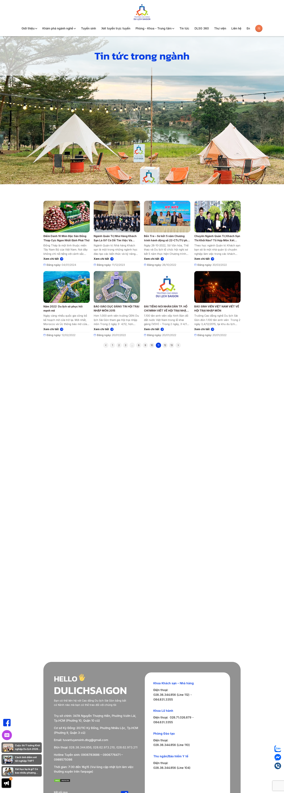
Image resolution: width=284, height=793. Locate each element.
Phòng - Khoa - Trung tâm (154, 28)
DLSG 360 (202, 28)
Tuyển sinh (88, 28)
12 (165, 345)
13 (172, 345)
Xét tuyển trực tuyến (115, 28)
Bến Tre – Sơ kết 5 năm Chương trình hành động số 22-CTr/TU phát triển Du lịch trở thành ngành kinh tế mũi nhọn (167, 238)
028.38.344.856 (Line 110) (171, 745)
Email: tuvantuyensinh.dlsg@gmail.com (81, 740)
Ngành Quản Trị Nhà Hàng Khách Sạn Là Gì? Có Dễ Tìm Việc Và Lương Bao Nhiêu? (115, 238)
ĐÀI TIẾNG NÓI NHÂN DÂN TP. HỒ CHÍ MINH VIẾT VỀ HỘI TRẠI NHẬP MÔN (166, 309)
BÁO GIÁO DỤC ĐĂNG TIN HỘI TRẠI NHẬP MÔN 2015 (116, 308)
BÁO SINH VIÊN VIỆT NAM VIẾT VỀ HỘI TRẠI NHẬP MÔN (216, 308)
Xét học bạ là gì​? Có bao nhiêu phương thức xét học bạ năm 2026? (26, 771)
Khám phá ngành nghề (57, 28)
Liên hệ (236, 28)
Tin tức (184, 28)
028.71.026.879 (180, 717)
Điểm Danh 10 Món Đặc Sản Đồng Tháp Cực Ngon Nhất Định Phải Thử (66, 238)
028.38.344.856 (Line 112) (171, 694)
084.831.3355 (163, 699)
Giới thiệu (28, 28)
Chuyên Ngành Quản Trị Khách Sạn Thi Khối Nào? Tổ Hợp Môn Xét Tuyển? (217, 238)
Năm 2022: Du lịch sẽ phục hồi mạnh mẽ (63, 308)
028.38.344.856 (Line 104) (171, 767)
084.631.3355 (163, 722)
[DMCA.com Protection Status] (62, 781)
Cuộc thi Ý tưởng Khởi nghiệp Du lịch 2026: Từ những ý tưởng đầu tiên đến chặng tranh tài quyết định (27, 747)
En (248, 28)
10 (152, 345)
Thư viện (220, 28)
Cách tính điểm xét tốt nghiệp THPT (26, 759)
